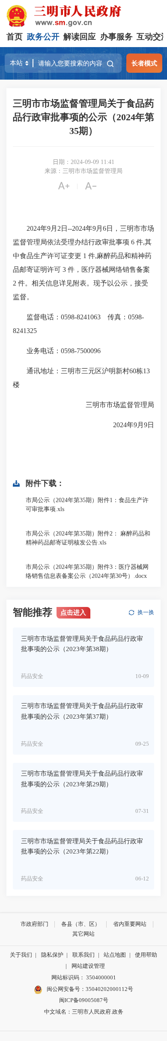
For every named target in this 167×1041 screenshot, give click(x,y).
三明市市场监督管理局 (113, 404)
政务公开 (43, 36)
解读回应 (79, 36)
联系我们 (83, 955)
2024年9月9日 (126, 424)
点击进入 (73, 612)
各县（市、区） (80, 924)
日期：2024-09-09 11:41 (83, 162)
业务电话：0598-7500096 (57, 350)
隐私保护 (52, 955)
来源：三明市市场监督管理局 (83, 171)
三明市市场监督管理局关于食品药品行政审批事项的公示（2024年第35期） (83, 117)
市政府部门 (34, 924)
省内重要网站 (129, 924)
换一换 (145, 612)
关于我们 (21, 955)
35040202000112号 (109, 989)
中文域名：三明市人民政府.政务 (83, 1011)
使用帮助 (146, 955)
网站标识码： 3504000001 (83, 977)
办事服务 (116, 36)
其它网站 (83, 934)
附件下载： (45, 483)
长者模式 (144, 63)
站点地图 (115, 955)
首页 (14, 36)
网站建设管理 (88, 966)
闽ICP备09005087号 (83, 1000)
